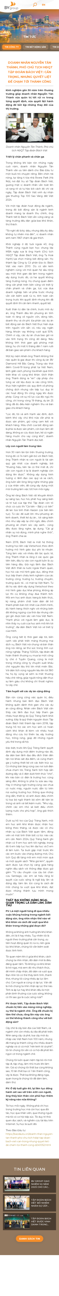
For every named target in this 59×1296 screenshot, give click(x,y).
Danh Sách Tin (29, 1238)
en (43, 4)
